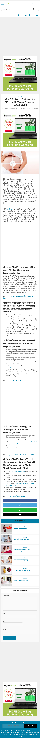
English (37, 4)
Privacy (13, 730)
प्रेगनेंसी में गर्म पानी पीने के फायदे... (21, 580)
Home (2, 730)
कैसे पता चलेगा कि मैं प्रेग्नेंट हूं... (21, 560)
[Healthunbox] (8, 3)
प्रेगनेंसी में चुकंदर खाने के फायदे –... (21, 570)
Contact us (19, 730)
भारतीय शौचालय (9, 368)
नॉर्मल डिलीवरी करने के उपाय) (17, 496)
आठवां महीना (9, 209)
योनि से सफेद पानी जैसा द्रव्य (18, 471)
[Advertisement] (20, 38)
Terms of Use (26, 730)
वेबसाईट (5, 629)
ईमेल (4, 621)
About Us (7, 730)
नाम (4, 613)
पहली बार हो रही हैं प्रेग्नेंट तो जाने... (21, 539)
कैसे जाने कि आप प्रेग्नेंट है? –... (21, 528)
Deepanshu (7, 108)
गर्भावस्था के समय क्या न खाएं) (17, 381)
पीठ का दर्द (14, 446)
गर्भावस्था (20, 96)
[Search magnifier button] (34, 9)
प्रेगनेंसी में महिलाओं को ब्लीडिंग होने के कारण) (21, 455)
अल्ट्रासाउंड (28, 448)
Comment (6, 595)
